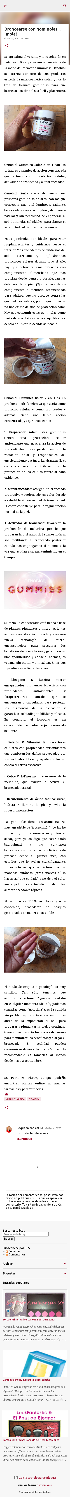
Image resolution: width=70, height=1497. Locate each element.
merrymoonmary (44, 1485)
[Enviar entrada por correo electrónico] (6, 1095)
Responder (24, 1139)
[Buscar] (65, 5)
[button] (6, 45)
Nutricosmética (15, 1099)
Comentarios (16, 1254)
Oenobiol (34, 1099)
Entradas (14, 1251)
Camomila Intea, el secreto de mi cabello (26, 1379)
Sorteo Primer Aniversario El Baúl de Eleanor (29, 1319)
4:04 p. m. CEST (53, 1128)
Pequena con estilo (30, 1128)
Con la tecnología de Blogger (37, 1477)
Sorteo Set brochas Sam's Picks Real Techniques (31, 1440)
